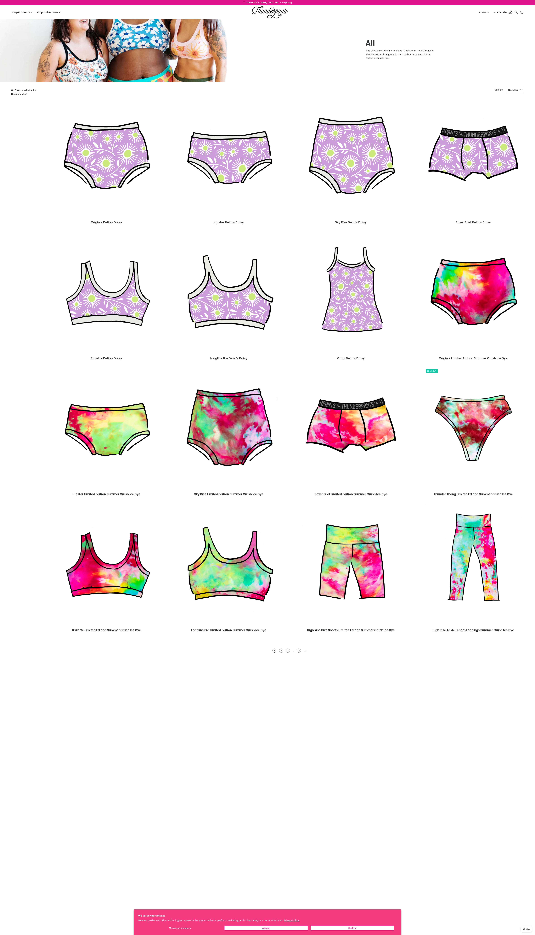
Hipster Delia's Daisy (229, 222)
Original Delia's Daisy (106, 222)
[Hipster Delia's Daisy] (228, 156)
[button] (516, 12)
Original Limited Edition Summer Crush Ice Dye (473, 358)
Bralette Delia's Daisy (106, 358)
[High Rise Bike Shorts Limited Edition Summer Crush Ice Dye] (351, 564)
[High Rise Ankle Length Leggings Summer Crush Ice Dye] (473, 564)
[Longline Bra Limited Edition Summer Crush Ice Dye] (228, 564)
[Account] (511, 12)
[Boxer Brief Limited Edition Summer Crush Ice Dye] (351, 428)
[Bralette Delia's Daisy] (106, 292)
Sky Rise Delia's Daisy (351, 222)
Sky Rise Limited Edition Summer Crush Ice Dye (228, 494)
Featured (513, 89)
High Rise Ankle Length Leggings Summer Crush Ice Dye (473, 630)
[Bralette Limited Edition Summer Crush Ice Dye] (106, 564)
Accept (266, 928)
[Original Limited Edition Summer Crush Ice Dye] (473, 292)
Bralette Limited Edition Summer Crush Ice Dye (106, 630)
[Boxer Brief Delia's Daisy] (473, 156)
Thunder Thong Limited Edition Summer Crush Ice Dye (473, 494)
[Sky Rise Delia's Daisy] (351, 156)
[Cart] (521, 12)
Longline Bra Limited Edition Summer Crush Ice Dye (228, 630)
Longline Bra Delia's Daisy (228, 358)
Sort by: (498, 89)
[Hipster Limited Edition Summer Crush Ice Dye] (106, 428)
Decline (352, 928)
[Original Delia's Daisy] (106, 156)
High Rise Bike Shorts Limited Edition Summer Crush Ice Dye (351, 630)
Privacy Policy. (291, 920)
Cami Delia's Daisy (351, 358)
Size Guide (500, 12)
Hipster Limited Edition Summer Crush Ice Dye (106, 494)
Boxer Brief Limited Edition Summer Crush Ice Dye (351, 494)
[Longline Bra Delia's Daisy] (228, 292)
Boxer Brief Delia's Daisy (473, 222)
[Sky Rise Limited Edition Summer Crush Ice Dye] (228, 428)
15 (299, 650)
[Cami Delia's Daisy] (351, 292)
